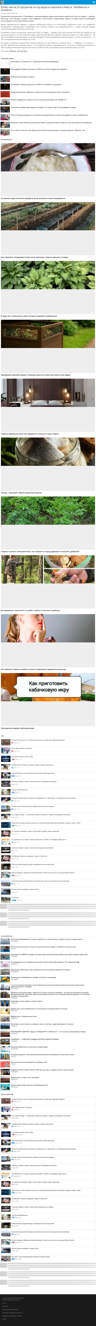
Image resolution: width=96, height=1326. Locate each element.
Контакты (5, 1306)
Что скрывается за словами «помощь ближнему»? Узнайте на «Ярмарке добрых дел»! (38, 839)
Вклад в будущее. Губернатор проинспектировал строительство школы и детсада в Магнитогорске (42, 872)
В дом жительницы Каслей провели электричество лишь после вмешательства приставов (40, 881)
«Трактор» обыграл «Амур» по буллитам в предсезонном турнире (32, 848)
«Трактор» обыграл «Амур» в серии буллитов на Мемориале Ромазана (33, 781)
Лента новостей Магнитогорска (12, 1322)
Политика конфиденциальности (12, 1313)
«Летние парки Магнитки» (19, 790)
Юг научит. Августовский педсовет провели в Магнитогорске (31, 1256)
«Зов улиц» (15, 897)
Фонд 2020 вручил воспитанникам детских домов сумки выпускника (32, 773)
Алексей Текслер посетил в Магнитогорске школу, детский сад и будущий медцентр (38, 740)
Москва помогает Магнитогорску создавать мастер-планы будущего (32, 806)
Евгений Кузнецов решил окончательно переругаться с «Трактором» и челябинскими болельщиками (43, 798)
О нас (4, 1303)
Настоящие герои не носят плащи (22, 756)
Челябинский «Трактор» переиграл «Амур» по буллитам (29, 856)
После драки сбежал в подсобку (21, 748)
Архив (4, 1319)
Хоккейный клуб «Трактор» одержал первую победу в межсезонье (32, 765)
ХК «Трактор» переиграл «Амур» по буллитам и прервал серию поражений (35, 831)
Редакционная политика (10, 1309)
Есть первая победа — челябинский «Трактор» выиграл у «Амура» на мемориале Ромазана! (40, 814)
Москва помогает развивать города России (25, 889)
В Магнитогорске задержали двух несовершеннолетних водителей (32, 864)
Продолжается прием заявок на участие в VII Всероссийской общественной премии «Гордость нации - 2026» (46, 823)
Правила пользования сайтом (12, 1316)
